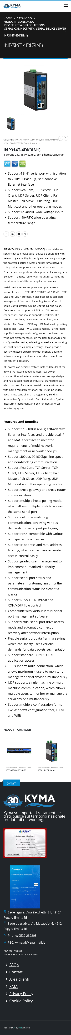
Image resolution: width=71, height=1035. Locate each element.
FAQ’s (14, 964)
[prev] (60, 138)
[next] (66, 138)
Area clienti (19, 979)
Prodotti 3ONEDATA (50, 139)
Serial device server (33, 143)
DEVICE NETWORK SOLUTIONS (26, 139)
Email (19, 234)
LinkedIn (12, 234)
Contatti (16, 971)
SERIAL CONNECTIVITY (13, 143)
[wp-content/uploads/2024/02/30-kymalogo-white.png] (29, 800)
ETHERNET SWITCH (12, 768)
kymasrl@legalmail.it (30, 942)
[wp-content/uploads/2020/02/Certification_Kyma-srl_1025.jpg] (26, 842)
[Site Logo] (12, 6)
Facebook (6, 234)
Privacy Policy (21, 993)
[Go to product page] (19, 751)
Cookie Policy (21, 1000)
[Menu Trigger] (66, 4)
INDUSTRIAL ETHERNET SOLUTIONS (30, 768)
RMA (13, 986)
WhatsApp (25, 234)
